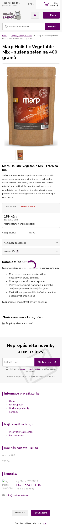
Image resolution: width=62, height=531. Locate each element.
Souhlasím (41, 512)
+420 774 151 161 (11, 3)
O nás (12, 401)
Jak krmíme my (16, 435)
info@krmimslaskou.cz (18, 495)
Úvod (4, 35)
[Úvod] (14, 15)
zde (44, 523)
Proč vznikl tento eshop (21, 431)
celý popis (7, 197)
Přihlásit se (44, 362)
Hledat (52, 26)
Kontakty (13, 412)
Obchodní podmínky (19, 408)
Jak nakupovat (16, 404)
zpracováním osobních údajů (30, 369)
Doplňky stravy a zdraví (21, 35)
